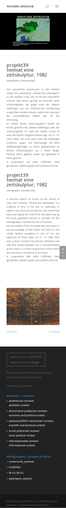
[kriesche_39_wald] (33, 324)
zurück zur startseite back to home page (26, 359)
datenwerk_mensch (20, 478)
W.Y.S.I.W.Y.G (16, 473)
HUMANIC (15, 467)
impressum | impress (19, 386)
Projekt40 (54, 331)
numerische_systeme (21, 461)
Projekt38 (12, 331)
